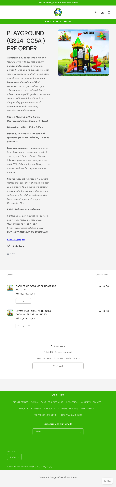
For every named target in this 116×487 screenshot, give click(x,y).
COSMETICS (72, 402)
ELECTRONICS (88, 408)
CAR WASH (49, 408)
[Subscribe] (80, 431)
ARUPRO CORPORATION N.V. (25, 467)
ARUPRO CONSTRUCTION (46, 415)
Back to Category (16, 239)
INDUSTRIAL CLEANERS (30, 408)
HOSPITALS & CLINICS (71, 415)
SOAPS (34, 402)
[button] (6, 12)
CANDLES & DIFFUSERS (52, 402)
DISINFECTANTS (20, 402)
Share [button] (13, 253)
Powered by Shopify (44, 467)
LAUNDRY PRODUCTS (90, 402)
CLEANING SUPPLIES (68, 408)
